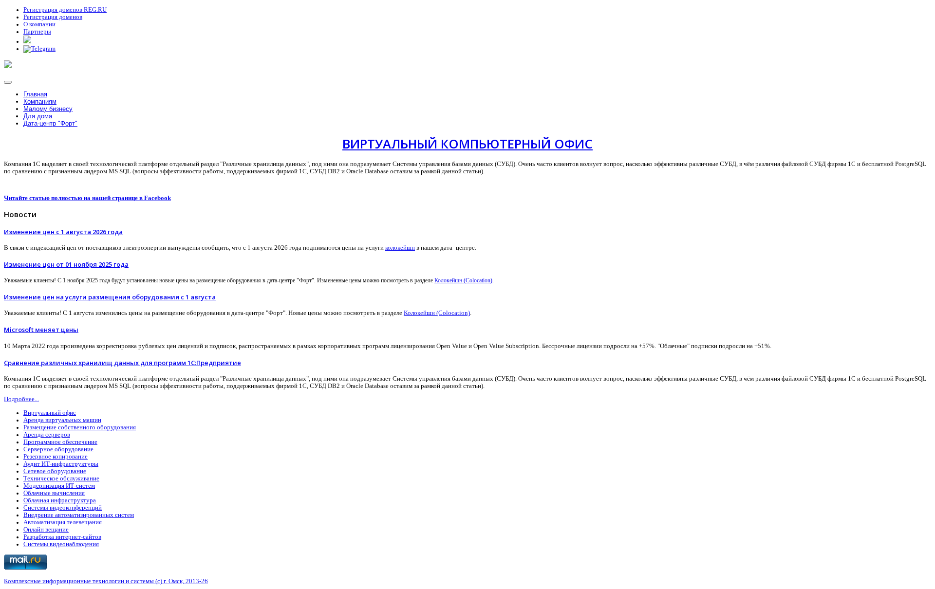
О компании (39, 24)
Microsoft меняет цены (41, 329)
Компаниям (39, 101)
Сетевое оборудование (54, 471)
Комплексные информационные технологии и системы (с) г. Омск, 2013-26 (106, 581)
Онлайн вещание (46, 529)
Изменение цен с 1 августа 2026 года (63, 231)
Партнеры (37, 31)
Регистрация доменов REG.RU (65, 9)
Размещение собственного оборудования (79, 427)
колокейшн (400, 247)
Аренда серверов (46, 434)
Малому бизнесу (48, 108)
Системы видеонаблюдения (61, 544)
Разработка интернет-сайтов (62, 537)
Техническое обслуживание (61, 478)
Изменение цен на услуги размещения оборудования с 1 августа (110, 297)
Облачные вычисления (54, 493)
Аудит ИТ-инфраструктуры (60, 463)
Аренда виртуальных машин (62, 420)
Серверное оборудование (58, 449)
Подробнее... (21, 399)
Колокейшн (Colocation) (463, 280)
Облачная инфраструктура (59, 500)
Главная (35, 94)
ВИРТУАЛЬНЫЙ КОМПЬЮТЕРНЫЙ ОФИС (467, 143)
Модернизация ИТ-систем (59, 485)
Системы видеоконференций (62, 507)
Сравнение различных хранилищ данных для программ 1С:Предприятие (122, 362)
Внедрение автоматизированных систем (78, 515)
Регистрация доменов (52, 17)
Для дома (37, 116)
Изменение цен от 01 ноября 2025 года (66, 264)
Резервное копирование (55, 456)
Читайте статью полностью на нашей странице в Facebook (87, 198)
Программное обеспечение (60, 442)
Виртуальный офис (49, 412)
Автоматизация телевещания (62, 522)
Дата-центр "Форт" (50, 123)
